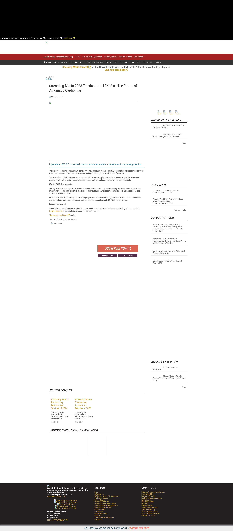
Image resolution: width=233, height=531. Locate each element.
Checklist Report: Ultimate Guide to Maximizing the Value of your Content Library (169, 378)
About (157, 62)
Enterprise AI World (148, 496)
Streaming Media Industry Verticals (106, 506)
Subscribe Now (116, 248)
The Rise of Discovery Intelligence (165, 368)
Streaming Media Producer (150, 513)
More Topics (138, 57)
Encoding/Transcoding (64, 57)
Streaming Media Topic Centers (105, 504)
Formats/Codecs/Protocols (92, 57)
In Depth (78, 62)
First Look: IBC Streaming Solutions (165, 190)
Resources (124, 62)
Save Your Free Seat (115, 69)
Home (54, 62)
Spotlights (49, 79)
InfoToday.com (146, 500)
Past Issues (128, 255)
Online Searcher (146, 506)
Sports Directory (53, 38)
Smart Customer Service (149, 508)
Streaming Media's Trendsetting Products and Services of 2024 (60, 404)
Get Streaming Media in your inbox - (116, 528)
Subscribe (62, 62)
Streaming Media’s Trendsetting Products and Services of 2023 (83, 404)
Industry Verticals (125, 57)
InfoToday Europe (147, 502)
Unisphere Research (148, 515)
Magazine (99, 494)
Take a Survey (136, 62)
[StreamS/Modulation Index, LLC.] (97, 446)
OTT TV (77, 57)
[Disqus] (96, 295)
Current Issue (107, 255)
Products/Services (110, 57)
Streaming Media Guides (102, 508)
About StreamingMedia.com (104, 517)
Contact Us (98, 519)
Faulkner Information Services (151, 498)
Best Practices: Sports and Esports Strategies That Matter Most (167, 135)
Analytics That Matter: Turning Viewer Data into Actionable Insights (168, 200)
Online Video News (100, 513)
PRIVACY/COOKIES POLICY (56, 520)
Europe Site (38, 38)
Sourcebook (68, 38)
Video (115, 62)
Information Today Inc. (55, 496)
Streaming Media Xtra (101, 502)
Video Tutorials (99, 500)
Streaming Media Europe (149, 512)
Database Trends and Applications (153, 492)
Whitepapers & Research (93, 62)
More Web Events (180, 210)
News (70, 62)
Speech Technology (148, 510)
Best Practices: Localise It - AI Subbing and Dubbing (168, 127)
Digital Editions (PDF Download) (106, 496)
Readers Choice (99, 510)
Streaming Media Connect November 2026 (15, 38)
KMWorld (144, 504)
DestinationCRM (147, 494)
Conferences (147, 62)
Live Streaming (49, 57)
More (184, 143)
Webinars (108, 62)
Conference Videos (101, 498)
